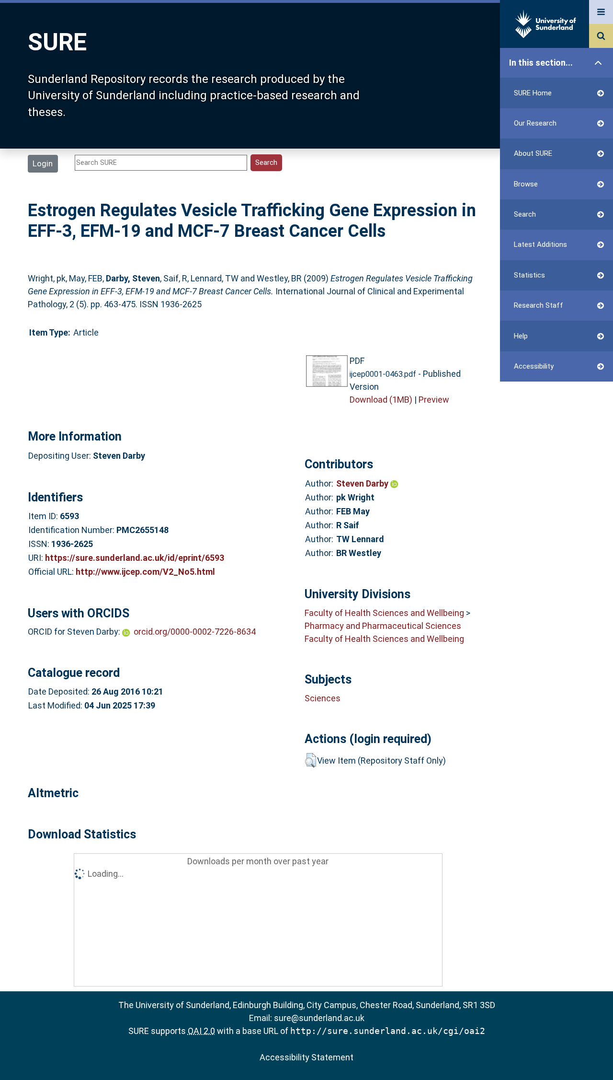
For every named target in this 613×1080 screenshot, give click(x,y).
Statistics (529, 275)
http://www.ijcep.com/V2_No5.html (145, 572)
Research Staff (538, 305)
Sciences (323, 698)
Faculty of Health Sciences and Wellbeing (384, 613)
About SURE (533, 153)
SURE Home (533, 93)
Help (521, 336)
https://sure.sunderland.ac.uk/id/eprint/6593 (134, 558)
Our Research (535, 123)
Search (525, 214)
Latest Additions (540, 244)
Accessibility (534, 366)
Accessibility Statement (306, 1057)
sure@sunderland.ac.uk (319, 1018)
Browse (526, 184)
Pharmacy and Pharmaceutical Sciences (383, 626)
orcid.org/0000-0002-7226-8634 (195, 632)
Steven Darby (363, 483)
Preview (434, 400)
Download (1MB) (381, 400)
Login (43, 163)
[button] (310, 760)
